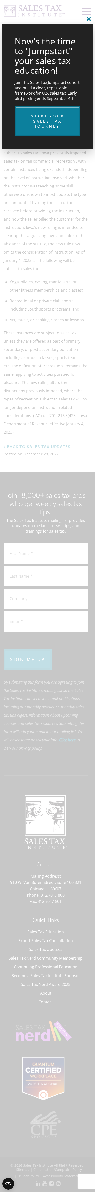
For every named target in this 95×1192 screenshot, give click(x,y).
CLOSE (88, 17)
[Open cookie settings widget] (8, 1184)
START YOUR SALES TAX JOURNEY (47, 121)
